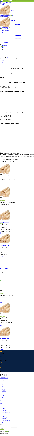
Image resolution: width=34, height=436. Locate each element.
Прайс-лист (3, 397)
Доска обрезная (3, 390)
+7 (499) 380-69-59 (17, 24)
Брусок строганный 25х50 (4, 175)
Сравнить (3, 422)
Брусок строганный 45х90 (4, 315)
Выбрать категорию (2, 3)
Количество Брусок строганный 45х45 (5, 58)
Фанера (2, 385)
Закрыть (1, 403)
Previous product (2, 4)
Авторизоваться (2, 429)
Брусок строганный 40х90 (3, 15)
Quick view (1, 233)
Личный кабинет (4, 398)
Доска (2, 383)
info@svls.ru (3, 376)
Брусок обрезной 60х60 (4, 268)
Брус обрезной (3, 389)
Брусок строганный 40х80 (4, 338)
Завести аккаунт (7, 431)
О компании (3, 395)
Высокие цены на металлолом (4, 378)
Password (1, 428)
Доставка (3, 396)
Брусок (2, 384)
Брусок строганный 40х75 (4, 245)
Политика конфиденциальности (4, 377)
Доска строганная (4, 391)
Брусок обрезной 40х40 (4, 291)
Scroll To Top (1, 432)
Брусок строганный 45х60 (3, 27)
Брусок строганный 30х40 (4, 222)
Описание (3, 60)
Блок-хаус (3, 392)
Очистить (8, 57)
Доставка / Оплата (4, 61)
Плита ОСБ (3, 386)
